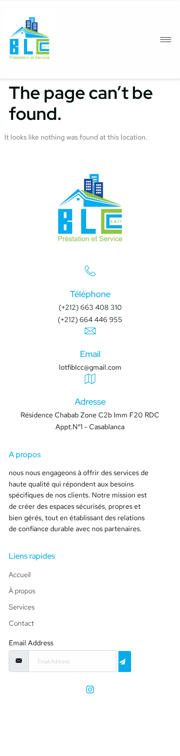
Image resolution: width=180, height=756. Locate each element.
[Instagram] (90, 689)
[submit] (124, 661)
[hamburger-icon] (166, 39)
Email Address (31, 643)
